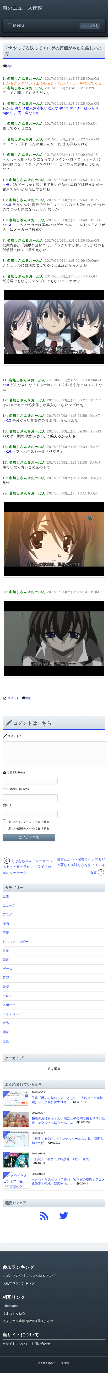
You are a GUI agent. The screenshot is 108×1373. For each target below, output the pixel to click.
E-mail (11, 789)
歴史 (6, 1041)
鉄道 (6, 959)
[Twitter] (63, 1214)
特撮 (6, 951)
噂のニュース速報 (22, 8)
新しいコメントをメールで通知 (29, 822)
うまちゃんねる (14, 1313)
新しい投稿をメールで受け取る (28, 828)
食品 (6, 1023)
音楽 (6, 987)
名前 (9, 772)
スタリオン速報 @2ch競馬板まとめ (28, 1321)
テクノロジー (12, 1014)
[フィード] (44, 1214)
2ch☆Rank (10, 1306)
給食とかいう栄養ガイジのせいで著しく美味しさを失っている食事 (81, 866)
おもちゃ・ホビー (15, 941)
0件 (9, 66)
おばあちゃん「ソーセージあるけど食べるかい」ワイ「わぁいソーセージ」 (28, 867)
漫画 (6, 923)
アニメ (7, 914)
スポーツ (9, 1005)
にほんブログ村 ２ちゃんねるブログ (29, 1276)
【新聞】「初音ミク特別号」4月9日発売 (60, 1159)
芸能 (6, 977)
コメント (13, 698)
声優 (6, 933)
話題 (6, 896)
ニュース (9, 905)
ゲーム (7, 969)
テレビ (7, 996)
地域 (6, 1032)
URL (10, 805)
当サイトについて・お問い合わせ (27, 1344)
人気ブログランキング (19, 1283)
